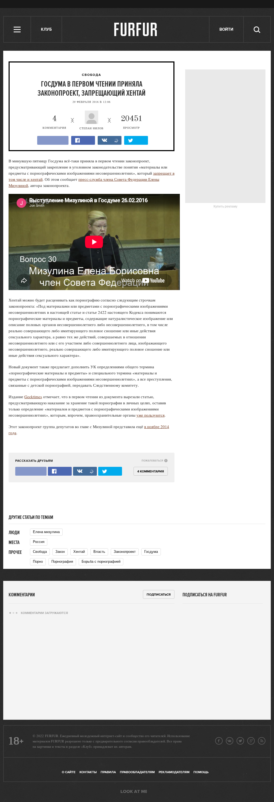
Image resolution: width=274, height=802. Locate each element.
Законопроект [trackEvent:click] (125, 552)
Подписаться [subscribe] (159, 595)
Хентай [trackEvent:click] (79, 552)
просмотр (131, 122)
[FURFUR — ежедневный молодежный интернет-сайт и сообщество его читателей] (136, 29)
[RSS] (261, 741)
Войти (226, 29)
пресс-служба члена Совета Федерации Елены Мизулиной (84, 182)
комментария (54, 122)
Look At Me (134, 792)
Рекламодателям (174, 772)
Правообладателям (137, 772)
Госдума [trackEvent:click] (151, 552)
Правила (108, 772)
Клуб (46, 29)
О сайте (68, 772)
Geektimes (33, 396)
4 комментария (150, 472)
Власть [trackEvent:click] (99, 552)
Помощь (200, 772)
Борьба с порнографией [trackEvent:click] (101, 562)
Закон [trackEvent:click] (60, 552)
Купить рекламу (225, 206)
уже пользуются (150, 415)
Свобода (91, 75)
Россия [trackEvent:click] (38, 542)
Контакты (88, 772)
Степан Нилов (91, 128)
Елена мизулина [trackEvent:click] (46, 532)
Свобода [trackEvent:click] (40, 552)
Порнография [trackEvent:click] (62, 562)
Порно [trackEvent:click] (38, 562)
